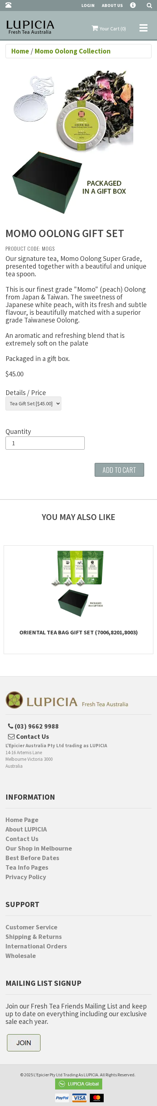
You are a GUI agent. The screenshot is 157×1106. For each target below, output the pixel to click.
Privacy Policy (25, 877)
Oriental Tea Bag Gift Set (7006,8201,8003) (78, 632)
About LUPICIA (26, 829)
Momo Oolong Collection (73, 51)
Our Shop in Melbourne (38, 848)
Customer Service (31, 927)
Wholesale (20, 956)
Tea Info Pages (26, 867)
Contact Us (21, 839)
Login (88, 5)
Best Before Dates (32, 858)
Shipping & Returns (33, 937)
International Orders (36, 946)
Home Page (21, 820)
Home (21, 51)
